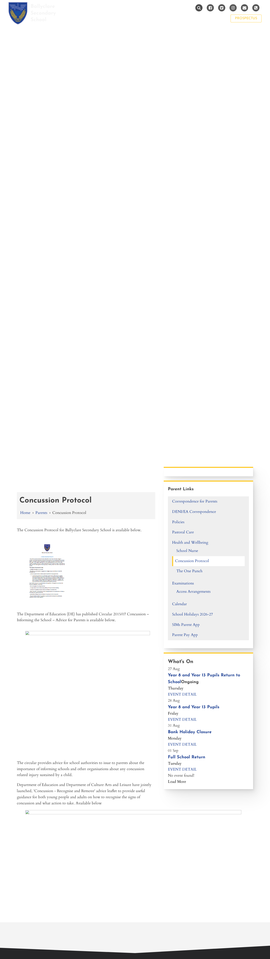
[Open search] (199, 8)
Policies (178, 522)
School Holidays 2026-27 (192, 614)
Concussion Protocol (192, 561)
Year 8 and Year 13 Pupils (193, 707)
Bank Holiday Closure (190, 732)
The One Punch (189, 571)
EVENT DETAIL (182, 694)
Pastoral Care (183, 532)
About (76, 18)
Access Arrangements (193, 591)
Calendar (179, 604)
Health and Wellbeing (190, 542)
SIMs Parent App (186, 624)
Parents (132, 18)
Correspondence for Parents (194, 501)
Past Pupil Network (201, 18)
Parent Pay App (185, 635)
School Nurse (187, 550)
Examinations (183, 583)
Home (25, 512)
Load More (177, 781)
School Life (103, 18)
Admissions (161, 18)
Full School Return (186, 757)
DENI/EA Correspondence (194, 511)
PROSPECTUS (246, 18)
